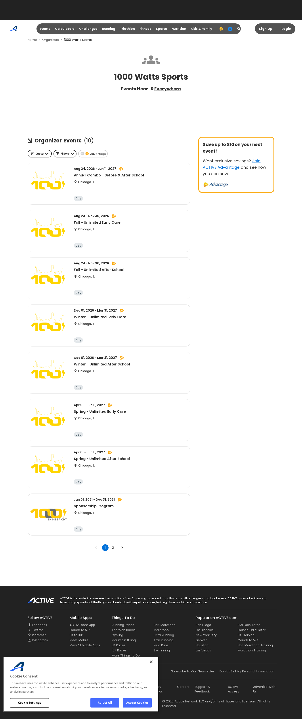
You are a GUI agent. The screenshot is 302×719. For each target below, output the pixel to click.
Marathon (161, 630)
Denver (201, 640)
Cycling (117, 635)
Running (108, 28)
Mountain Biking (124, 640)
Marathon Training (252, 650)
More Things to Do (126, 655)
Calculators (65, 28)
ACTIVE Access (233, 689)
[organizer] (230, 29)
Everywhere (167, 89)
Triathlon (127, 28)
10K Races (119, 650)
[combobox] (40, 153)
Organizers (50, 40)
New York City (206, 635)
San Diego (203, 625)
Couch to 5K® (80, 630)
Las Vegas (203, 650)
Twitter (37, 630)
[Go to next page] (122, 547)
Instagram (40, 640)
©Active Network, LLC (183, 701)
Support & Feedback (202, 689)
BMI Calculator (249, 625)
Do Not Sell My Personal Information (247, 671)
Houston (202, 645)
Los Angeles (205, 630)
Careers (183, 687)
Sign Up (266, 28)
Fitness (145, 28)
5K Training (246, 635)
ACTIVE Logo (37, 598)
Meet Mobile (79, 640)
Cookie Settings (29, 703)
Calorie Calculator (252, 630)
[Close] (151, 662)
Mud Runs (161, 645)
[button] (65, 153)
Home (32, 40)
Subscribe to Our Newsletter (192, 671)
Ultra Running (164, 635)
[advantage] (221, 29)
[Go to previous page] (96, 547)
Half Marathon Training (255, 645)
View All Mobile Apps (85, 645)
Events (45, 28)
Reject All (105, 703)
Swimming (162, 650)
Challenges (88, 28)
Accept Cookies (137, 703)
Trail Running (163, 640)
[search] (239, 29)
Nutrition (179, 28)
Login (286, 28)
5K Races (118, 645)
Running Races (123, 625)
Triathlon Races (124, 630)
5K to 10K (76, 635)
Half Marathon (165, 625)
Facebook (39, 625)
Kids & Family (201, 28)
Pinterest (39, 635)
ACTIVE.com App (82, 625)
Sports (161, 28)
